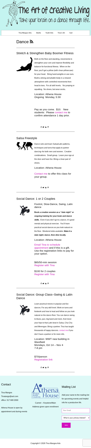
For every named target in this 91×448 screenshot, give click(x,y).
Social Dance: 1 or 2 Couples (35, 198)
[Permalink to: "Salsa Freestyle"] (24, 146)
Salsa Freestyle (26, 138)
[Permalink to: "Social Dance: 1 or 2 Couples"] (24, 211)
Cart (70, 33)
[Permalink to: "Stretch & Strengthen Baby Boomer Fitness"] (24, 64)
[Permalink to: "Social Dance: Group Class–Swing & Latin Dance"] (24, 310)
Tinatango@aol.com (9, 396)
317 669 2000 (12, 400)
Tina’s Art (61, 33)
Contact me (40, 173)
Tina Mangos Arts (25, 33)
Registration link (43, 359)
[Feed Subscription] (31, 41)
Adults (38, 33)
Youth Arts (49, 33)
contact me (61, 112)
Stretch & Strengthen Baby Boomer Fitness (45, 53)
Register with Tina (44, 265)
